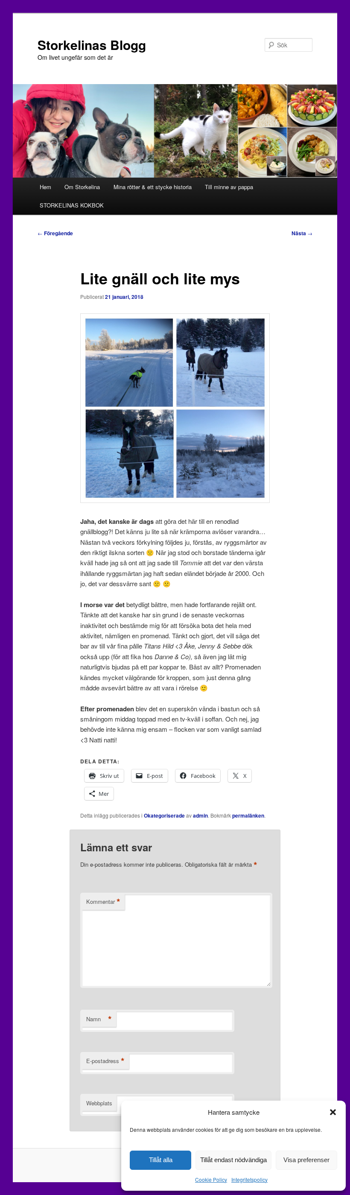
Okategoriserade (164, 815)
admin (200, 815)
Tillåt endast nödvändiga (233, 1159)
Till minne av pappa (229, 187)
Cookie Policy (211, 1179)
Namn (99, 1019)
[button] (333, 1112)
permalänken (248, 815)
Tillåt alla (160, 1159)
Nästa (302, 233)
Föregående (55, 233)
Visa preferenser (306, 1159)
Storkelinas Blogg (92, 44)
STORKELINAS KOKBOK (72, 205)
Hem (45, 187)
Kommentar (103, 902)
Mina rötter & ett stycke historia (153, 187)
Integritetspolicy (249, 1179)
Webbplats (99, 1103)
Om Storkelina (82, 187)
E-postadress (105, 1061)
